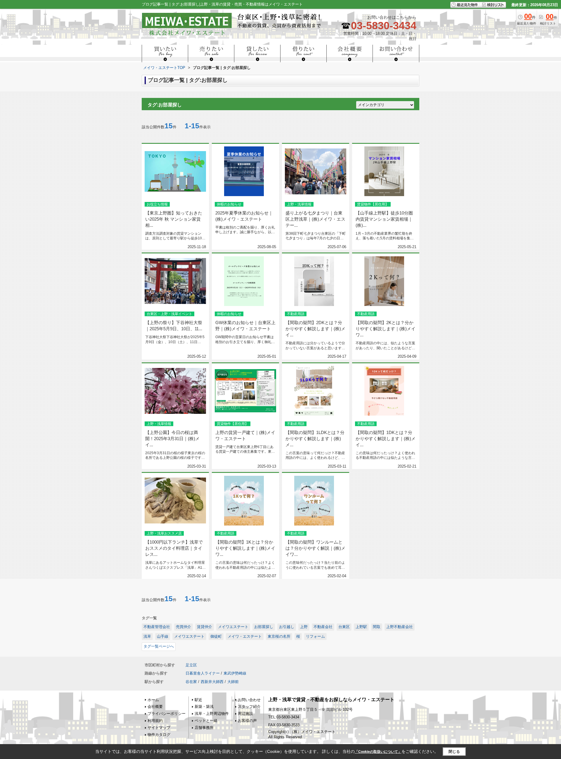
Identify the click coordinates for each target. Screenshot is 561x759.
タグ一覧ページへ (158, 646)
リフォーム (315, 636)
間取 (376, 627)
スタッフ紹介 (249, 706)
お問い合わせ (249, 700)
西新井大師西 (212, 682)
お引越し (286, 627)
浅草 (147, 636)
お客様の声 (247, 720)
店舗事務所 (204, 727)
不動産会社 (323, 627)
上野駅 (361, 627)
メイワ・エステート (245, 636)
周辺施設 (245, 713)
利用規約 (155, 720)
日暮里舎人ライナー (203, 673)
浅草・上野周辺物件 (212, 713)
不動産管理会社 (156, 627)
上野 (304, 627)
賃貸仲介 (204, 627)
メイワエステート (233, 627)
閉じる (454, 751)
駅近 (198, 700)
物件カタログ (159, 734)
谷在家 (191, 682)
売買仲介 (183, 627)
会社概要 (155, 706)
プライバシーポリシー (167, 713)
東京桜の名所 (279, 636)
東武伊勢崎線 (235, 673)
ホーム (153, 700)
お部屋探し (263, 627)
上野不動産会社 (399, 627)
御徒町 (216, 636)
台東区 (344, 627)
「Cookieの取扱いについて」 (378, 752)
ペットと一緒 (206, 720)
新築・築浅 (204, 706)
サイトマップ (159, 727)
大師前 (233, 682)
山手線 (162, 636)
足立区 (191, 665)
